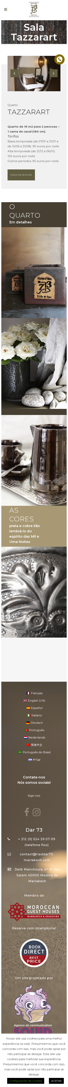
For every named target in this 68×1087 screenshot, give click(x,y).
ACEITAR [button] (56, 1080)
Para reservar (21, 174)
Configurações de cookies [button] (25, 1080)
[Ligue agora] (59, 59)
